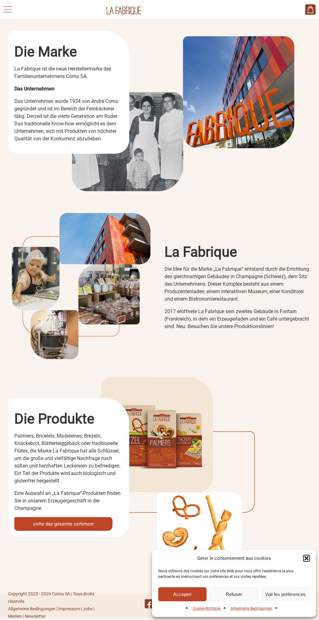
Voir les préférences (285, 594)
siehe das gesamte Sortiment (63, 524)
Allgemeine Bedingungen (251, 608)
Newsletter (35, 616)
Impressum (69, 608)
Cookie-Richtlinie (207, 608)
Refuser (234, 594)
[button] (306, 558)
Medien (15, 616)
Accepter (182, 594)
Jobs (88, 608)
